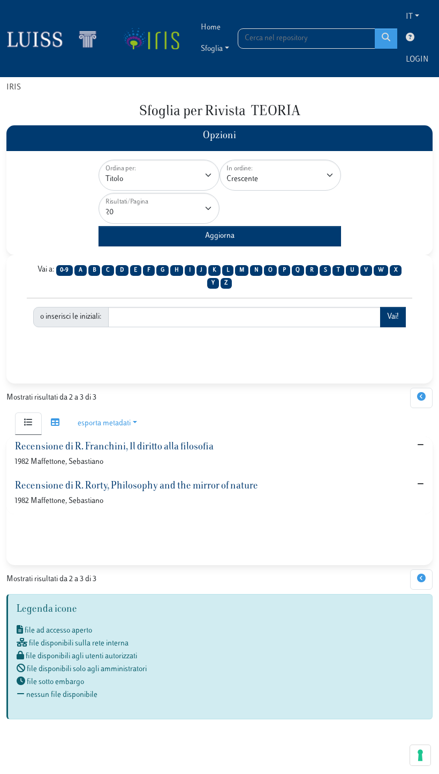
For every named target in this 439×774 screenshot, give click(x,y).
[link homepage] (56, 38)
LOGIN (417, 60)
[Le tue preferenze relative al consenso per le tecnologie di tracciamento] (420, 755)
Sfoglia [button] (212, 49)
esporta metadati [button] (104, 423)
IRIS (13, 88)
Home (211, 28)
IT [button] (409, 17)
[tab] (28, 423)
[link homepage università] (151, 38)
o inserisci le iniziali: (71, 317)
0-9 (64, 270)
